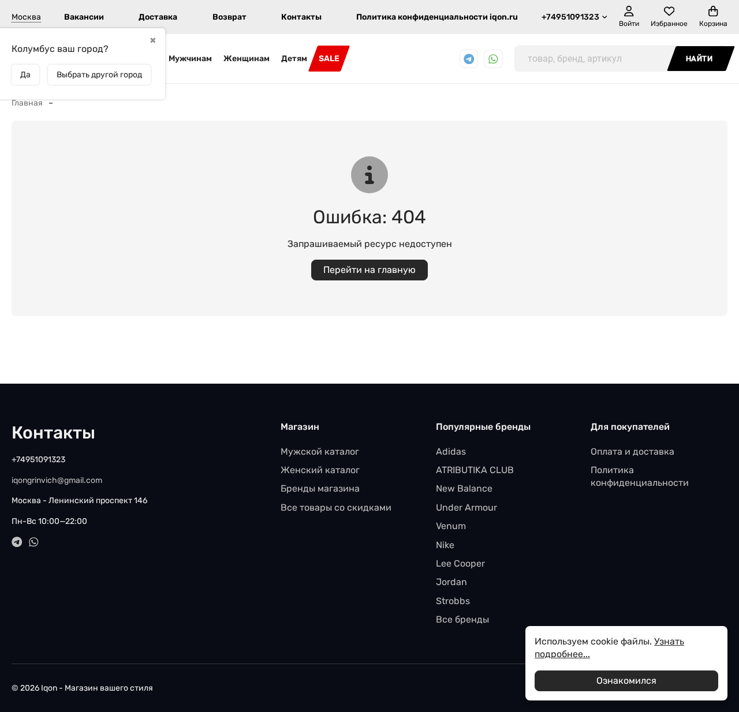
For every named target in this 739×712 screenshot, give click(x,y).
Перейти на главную (369, 269)
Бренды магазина (320, 488)
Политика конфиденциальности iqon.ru (437, 17)
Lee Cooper (460, 563)
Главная (27, 103)
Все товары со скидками (336, 507)
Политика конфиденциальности (640, 476)
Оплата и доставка (632, 451)
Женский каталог (320, 469)
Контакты (301, 17)
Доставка (158, 17)
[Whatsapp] (493, 59)
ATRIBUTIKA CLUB (475, 469)
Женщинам (246, 58)
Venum (451, 525)
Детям (294, 58)
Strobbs (453, 600)
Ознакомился (626, 680)
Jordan (451, 581)
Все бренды (462, 619)
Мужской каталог (320, 451)
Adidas (451, 451)
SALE (329, 58)
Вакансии (84, 17)
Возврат (229, 17)
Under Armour (466, 507)
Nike (445, 544)
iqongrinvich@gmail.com (57, 480)
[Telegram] (469, 59)
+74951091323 (570, 17)
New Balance (464, 488)
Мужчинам (190, 58)
